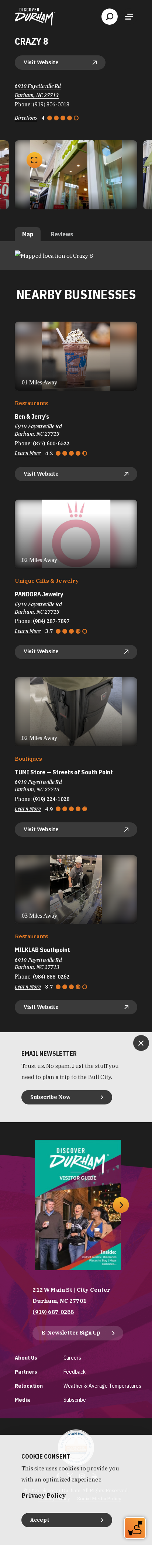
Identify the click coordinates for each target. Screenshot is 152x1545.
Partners (26, 1371)
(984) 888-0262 (51, 976)
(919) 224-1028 (51, 799)
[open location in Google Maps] (54, 255)
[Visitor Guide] (78, 1205)
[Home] (35, 16)
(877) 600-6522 (51, 443)
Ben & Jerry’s (32, 417)
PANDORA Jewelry (39, 594)
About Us (26, 1357)
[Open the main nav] (129, 16)
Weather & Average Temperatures (102, 1385)
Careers (72, 1357)
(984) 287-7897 (51, 621)
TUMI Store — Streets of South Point (64, 772)
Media (22, 1399)
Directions (26, 117)
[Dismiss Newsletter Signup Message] (141, 1043)
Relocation (29, 1385)
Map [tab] (27, 234)
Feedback (74, 1371)
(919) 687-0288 (53, 1311)
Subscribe (74, 1399)
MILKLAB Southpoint (42, 950)
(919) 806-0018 (51, 104)
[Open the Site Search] (109, 16)
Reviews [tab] (62, 234)
